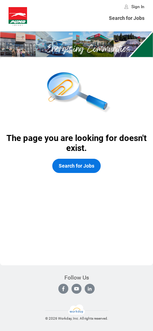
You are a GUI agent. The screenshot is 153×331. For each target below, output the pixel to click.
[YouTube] (76, 289)
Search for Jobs (126, 18)
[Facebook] (63, 289)
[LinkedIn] (90, 289)
